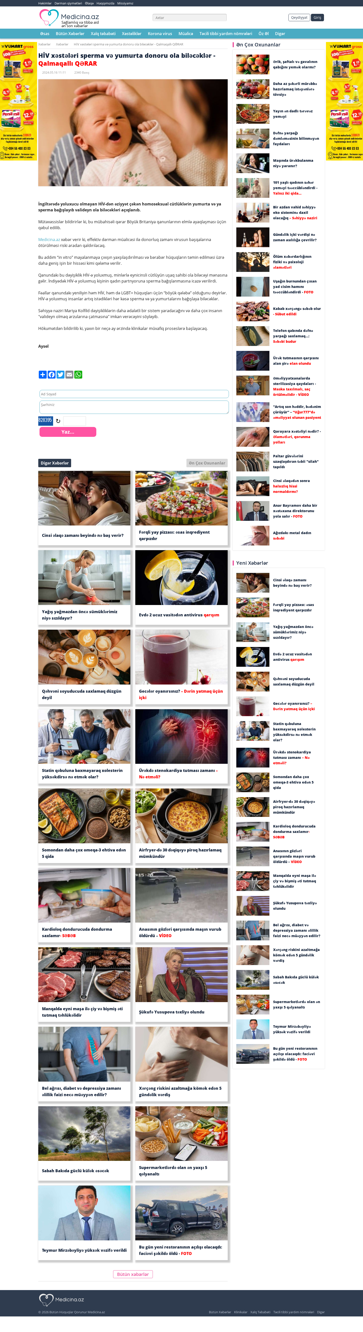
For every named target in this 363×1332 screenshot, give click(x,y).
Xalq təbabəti (103, 33)
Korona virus (160, 33)
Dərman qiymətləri (68, 3)
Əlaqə (89, 3)
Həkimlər (45, 3)
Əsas (44, 33)
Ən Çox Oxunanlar (207, 463)
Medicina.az (49, 239)
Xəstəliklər (131, 33)
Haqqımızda (105, 3)
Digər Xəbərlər (55, 463)
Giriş (317, 17)
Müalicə (186, 33)
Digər (280, 33)
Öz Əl (264, 33)
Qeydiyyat (299, 17)
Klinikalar (240, 1312)
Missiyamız (125, 3)
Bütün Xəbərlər (70, 33)
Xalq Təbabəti (260, 1312)
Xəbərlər (44, 44)
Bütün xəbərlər (133, 1274)
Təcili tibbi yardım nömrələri (226, 33)
